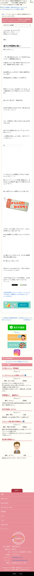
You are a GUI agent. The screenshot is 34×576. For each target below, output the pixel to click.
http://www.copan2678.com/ (20, 560)
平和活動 (3, 511)
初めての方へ (4, 498)
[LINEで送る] (23, 285)
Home (14, 574)
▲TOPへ (17, 490)
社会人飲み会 (4, 503)
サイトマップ (4, 529)
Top (20, 574)
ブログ (3, 520)
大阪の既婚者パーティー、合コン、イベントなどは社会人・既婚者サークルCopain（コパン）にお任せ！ (16, 294)
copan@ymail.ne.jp (17, 557)
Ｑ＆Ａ (3, 516)
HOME (3, 14)
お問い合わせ (4, 524)
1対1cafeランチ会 (6, 507)
